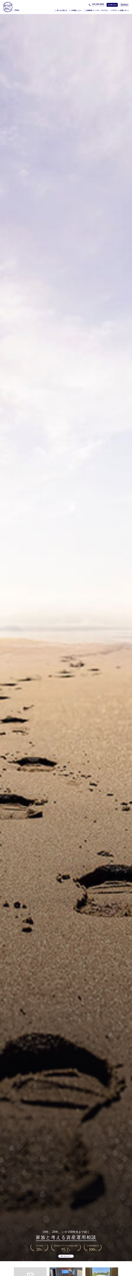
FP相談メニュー (75, 10)
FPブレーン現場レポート (119, 10)
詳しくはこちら (65, 1256)
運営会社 (125, 4)
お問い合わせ (113, 4)
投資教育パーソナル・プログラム (96, 10)
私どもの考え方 (61, 10)
